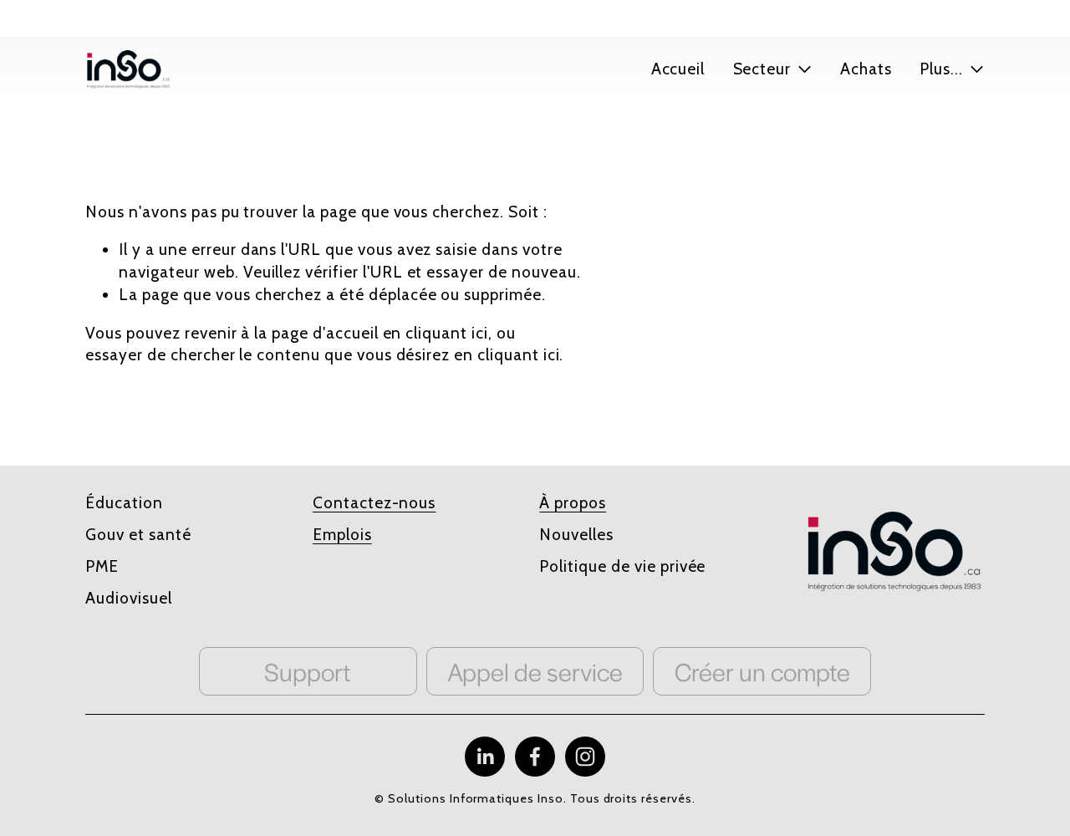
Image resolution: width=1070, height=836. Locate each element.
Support (307, 671)
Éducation (124, 502)
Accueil (678, 69)
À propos (572, 502)
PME (102, 566)
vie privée (670, 566)
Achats (866, 69)
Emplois (342, 534)
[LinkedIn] (485, 757)
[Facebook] (535, 757)
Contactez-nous (374, 502)
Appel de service (535, 671)
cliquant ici (446, 333)
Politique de (584, 566)
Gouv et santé (138, 534)
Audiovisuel (128, 598)
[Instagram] (585, 757)
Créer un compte (762, 671)
